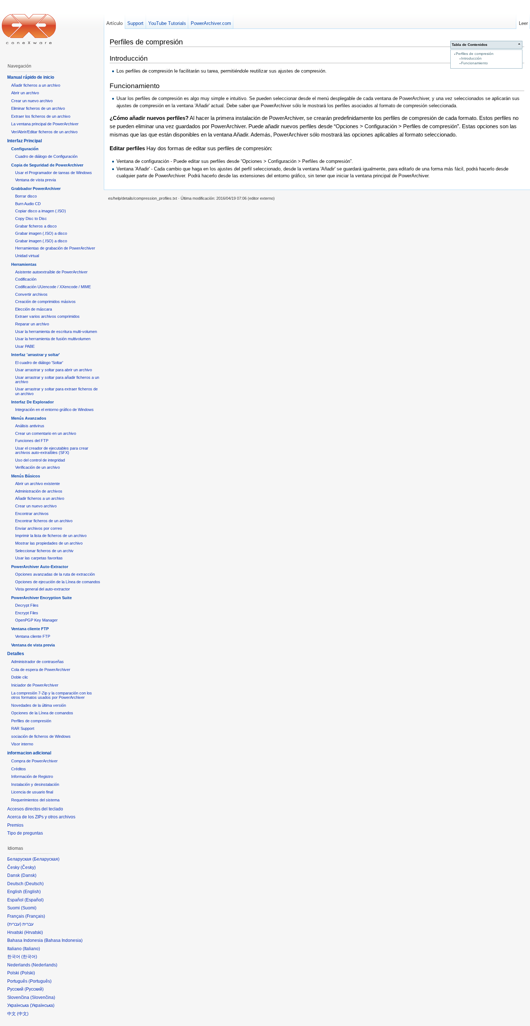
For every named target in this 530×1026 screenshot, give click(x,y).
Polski (28, 972)
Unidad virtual (27, 256)
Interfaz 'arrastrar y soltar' (35, 354)
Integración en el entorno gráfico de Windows (54, 409)
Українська (42, 1005)
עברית (14, 924)
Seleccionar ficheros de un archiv (44, 551)
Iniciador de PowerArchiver (34, 685)
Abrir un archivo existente (37, 483)
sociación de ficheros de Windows (41, 736)
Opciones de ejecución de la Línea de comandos (57, 582)
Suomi (28, 907)
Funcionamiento (474, 63)
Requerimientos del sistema (35, 800)
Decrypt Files (27, 605)
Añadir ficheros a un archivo (35, 85)
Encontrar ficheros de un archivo (43, 521)
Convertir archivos (31, 294)
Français (35, 916)
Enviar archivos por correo (38, 528)
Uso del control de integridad (40, 460)
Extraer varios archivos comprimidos (47, 316)
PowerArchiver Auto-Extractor (39, 566)
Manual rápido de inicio (30, 77)
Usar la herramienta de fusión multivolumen (52, 339)
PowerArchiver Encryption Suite (41, 598)
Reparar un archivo (32, 324)
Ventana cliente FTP (30, 629)
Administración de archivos (38, 491)
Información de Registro (32, 776)
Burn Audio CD (28, 204)
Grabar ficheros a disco (36, 226)
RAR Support (22, 728)
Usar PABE (25, 346)
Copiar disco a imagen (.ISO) (40, 211)
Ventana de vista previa (35, 180)
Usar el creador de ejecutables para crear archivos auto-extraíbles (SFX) (51, 450)
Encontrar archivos (32, 513)
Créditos (18, 769)
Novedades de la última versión (38, 705)
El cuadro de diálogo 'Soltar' (39, 362)
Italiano (31, 948)
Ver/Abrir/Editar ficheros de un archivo (44, 132)
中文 (22, 1013)
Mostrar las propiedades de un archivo (49, 543)
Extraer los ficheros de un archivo (40, 116)
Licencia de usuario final (32, 792)
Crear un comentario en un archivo (45, 433)
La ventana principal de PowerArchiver (45, 124)
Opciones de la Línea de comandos (42, 713)
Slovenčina (43, 997)
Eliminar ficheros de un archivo (38, 108)
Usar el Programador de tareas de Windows (53, 172)
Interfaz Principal (24, 140)
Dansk (28, 875)
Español (34, 899)
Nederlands (44, 964)
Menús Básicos (25, 476)
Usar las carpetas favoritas (39, 558)
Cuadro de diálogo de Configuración (46, 156)
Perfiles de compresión (475, 54)
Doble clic (19, 677)
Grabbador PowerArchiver (36, 188)
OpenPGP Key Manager (36, 620)
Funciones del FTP (31, 440)
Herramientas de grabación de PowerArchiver (55, 248)
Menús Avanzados (28, 418)
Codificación (25, 279)
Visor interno (22, 744)
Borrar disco (26, 196)
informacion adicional (29, 753)
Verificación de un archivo (37, 467)
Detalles (15, 653)
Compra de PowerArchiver (34, 761)
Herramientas (23, 264)
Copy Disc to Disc (31, 218)
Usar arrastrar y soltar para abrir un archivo (53, 370)
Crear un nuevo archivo (32, 101)
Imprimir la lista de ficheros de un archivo (51, 535)
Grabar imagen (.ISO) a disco (41, 233)
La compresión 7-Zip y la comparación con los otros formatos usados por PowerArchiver (51, 695)
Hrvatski (33, 932)
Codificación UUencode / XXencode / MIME (53, 287)
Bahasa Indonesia (63, 940)
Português (40, 981)
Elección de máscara (33, 309)
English (32, 891)
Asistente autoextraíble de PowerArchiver (51, 272)
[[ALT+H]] (29, 29)
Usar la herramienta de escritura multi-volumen (56, 331)
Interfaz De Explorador (32, 402)
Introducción (471, 58)
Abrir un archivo (25, 93)
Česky (28, 867)
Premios (15, 825)
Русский (34, 989)
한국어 (29, 956)
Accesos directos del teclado (35, 808)
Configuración (25, 149)
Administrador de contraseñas (37, 661)
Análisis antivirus (29, 426)
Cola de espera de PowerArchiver (40, 669)
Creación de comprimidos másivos (45, 301)
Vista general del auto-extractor (42, 589)
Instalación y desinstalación (35, 784)
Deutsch (34, 883)
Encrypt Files (26, 613)
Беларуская (46, 859)
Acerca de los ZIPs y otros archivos (41, 816)
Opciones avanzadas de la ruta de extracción (55, 574)
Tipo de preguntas (25, 833)
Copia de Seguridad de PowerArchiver (47, 165)
